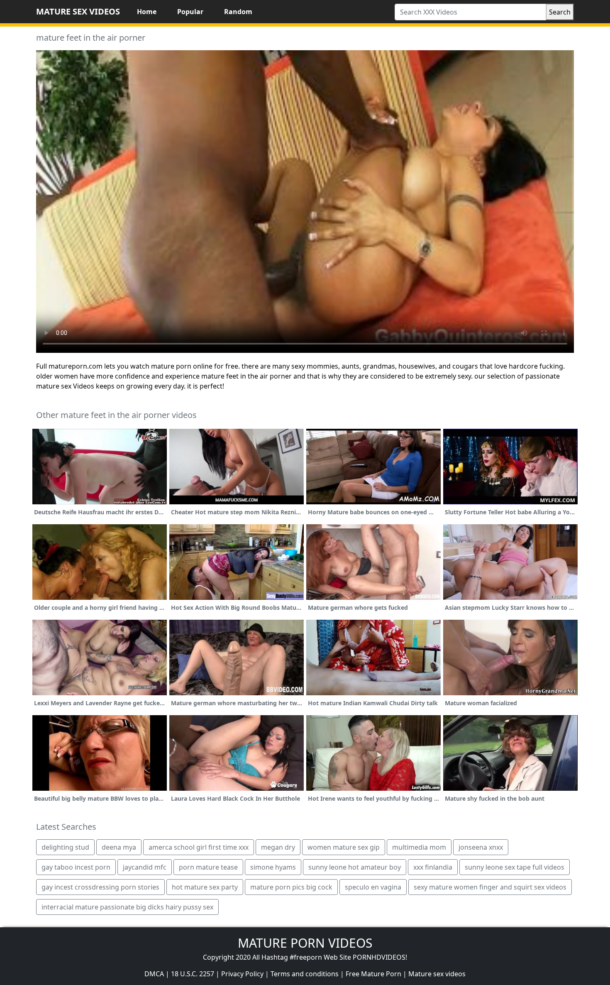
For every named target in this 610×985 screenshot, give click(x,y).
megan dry (278, 847)
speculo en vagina (373, 887)
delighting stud (65, 847)
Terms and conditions (305, 973)
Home (146, 11)
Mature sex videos (437, 973)
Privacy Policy (242, 973)
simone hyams (273, 867)
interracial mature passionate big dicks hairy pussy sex (127, 907)
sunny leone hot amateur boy (354, 867)
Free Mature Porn (373, 973)
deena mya (119, 847)
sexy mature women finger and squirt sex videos (490, 887)
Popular (190, 11)
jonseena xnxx (481, 847)
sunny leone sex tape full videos (514, 867)
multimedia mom (419, 847)
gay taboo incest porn (75, 867)
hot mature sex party (205, 887)
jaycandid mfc (144, 867)
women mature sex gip (343, 847)
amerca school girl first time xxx (199, 847)
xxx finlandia (432, 867)
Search (560, 12)
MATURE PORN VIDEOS (305, 942)
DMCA (154, 973)
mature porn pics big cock (291, 887)
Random (238, 11)
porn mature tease (208, 867)
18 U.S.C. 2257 (192, 973)
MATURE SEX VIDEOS (78, 11)
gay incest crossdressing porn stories (100, 887)
